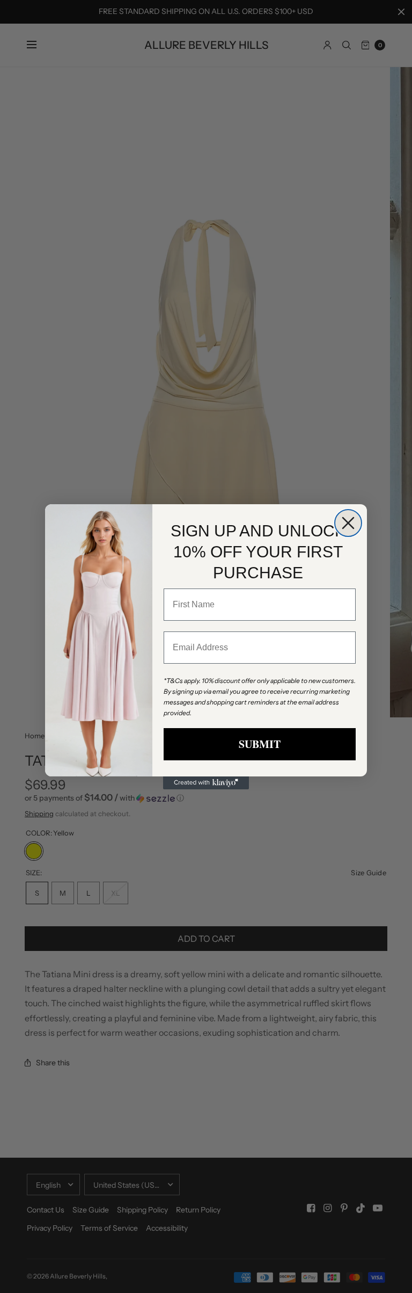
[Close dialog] (348, 523)
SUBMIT (260, 744)
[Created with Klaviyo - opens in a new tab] (206, 782)
